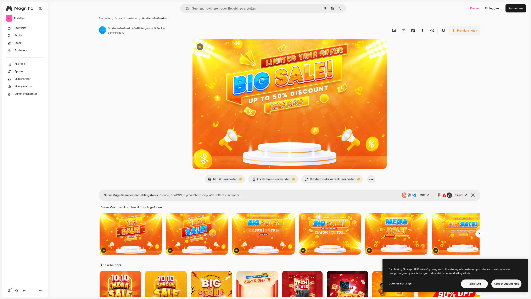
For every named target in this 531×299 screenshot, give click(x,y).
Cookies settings (400, 283)
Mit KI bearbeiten (222, 180)
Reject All (474, 284)
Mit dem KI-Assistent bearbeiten (329, 180)
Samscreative (116, 32)
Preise (474, 8)
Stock (118, 18)
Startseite (105, 18)
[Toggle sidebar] (40, 8)
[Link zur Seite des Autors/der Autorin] (102, 30)
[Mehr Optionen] (422, 30)
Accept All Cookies (506, 284)
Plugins (459, 195)
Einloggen (492, 8)
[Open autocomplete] (186, 8)
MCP (423, 195)
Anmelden (516, 8)
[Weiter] (479, 234)
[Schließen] (472, 195)
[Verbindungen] (9, 290)
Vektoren (132, 18)
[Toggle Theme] (24, 290)
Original (219, 47)
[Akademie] (16, 290)
